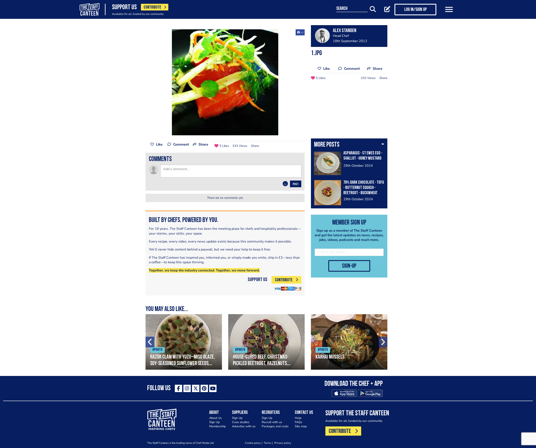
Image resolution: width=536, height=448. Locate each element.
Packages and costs (275, 426)
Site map (301, 426)
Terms (267, 443)
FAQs (298, 422)
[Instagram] (187, 388)
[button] (349, 145)
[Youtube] (212, 388)
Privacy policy (282, 443)
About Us (215, 418)
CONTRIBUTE (152, 7)
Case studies (240, 422)
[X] (195, 388)
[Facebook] (178, 388)
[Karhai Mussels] (349, 342)
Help (298, 418)
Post (296, 184)
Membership (217, 426)
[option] (225, 82)
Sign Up (214, 422)
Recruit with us (272, 422)
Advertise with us (243, 426)
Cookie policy (253, 443)
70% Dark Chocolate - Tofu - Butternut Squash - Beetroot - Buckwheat (363, 187)
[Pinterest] (204, 388)
